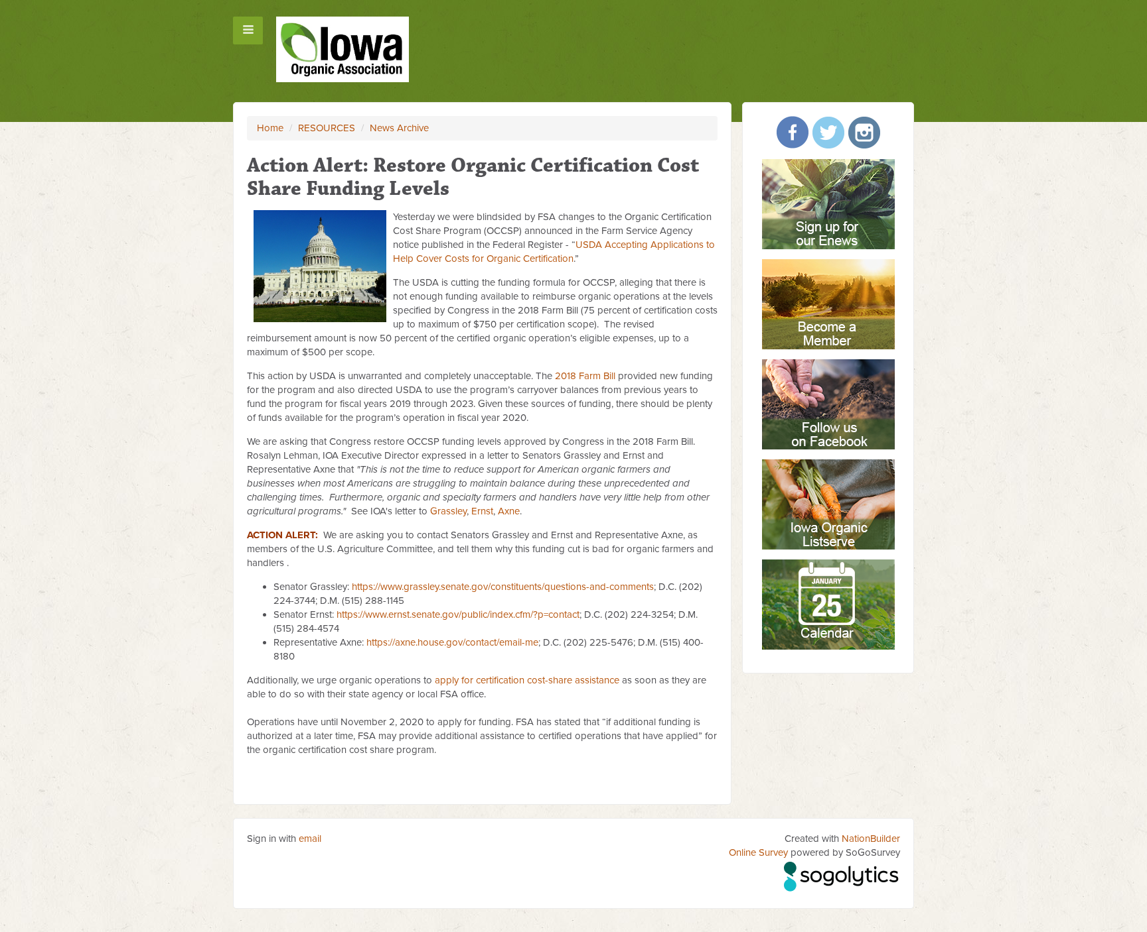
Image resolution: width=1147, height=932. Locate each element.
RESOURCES (326, 128)
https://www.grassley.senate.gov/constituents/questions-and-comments (503, 587)
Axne (509, 511)
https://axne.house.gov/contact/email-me (452, 642)
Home (270, 128)
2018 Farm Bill (585, 376)
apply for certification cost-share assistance (527, 680)
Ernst (482, 511)
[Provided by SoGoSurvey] (842, 874)
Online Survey (758, 852)
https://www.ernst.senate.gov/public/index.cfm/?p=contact (458, 614)
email (310, 839)
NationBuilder (871, 839)
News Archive (399, 128)
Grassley (448, 511)
